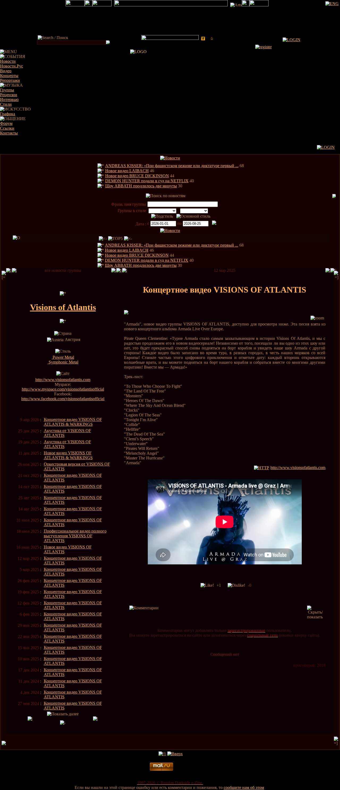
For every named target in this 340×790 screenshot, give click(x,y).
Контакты (9, 133)
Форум (6, 123)
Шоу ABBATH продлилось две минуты (141, 186)
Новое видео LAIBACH (127, 170)
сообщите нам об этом (244, 787)
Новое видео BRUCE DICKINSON (137, 176)
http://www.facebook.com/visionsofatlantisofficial (62, 398)
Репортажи (10, 80)
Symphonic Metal (63, 362)
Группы (7, 90)
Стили (6, 104)
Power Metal (63, 357)
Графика (7, 114)
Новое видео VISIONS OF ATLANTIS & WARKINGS (68, 455)
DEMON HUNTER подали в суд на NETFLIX (147, 181)
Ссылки (7, 128)
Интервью (9, 99)
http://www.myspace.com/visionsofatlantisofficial (63, 389)
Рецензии (8, 94)
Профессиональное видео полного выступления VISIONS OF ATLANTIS (75, 536)
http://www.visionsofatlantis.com (62, 379)
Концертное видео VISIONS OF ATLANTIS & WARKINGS (73, 421)
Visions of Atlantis (63, 307)
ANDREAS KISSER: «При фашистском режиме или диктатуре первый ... (172, 165)
